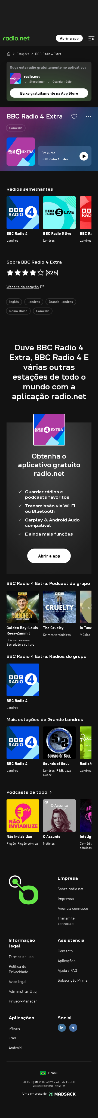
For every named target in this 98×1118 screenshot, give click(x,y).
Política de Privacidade (18, 969)
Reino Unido (18, 311)
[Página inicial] (9, 54)
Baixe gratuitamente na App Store (49, 93)
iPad (12, 1038)
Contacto (65, 951)
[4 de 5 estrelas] (33, 273)
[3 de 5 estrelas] (25, 273)
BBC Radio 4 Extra (54, 159)
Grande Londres (61, 302)
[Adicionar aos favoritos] (74, 116)
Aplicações (66, 961)
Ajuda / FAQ (67, 971)
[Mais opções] (88, 116)
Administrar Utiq (23, 992)
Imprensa (66, 899)
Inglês (14, 302)
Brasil (52, 1073)
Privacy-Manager (23, 1001)
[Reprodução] (83, 156)
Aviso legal (17, 982)
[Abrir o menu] (91, 38)
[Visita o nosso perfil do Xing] (73, 1028)
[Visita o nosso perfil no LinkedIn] (62, 1028)
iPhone (14, 1028)
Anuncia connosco (73, 909)
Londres (33, 302)
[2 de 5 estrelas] (18, 273)
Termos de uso (21, 957)
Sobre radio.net (71, 889)
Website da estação (23, 287)
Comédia (15, 128)
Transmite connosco (66, 921)
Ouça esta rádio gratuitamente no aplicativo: (48, 67)
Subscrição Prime (72, 980)
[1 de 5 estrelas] (10, 273)
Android (15, 1048)
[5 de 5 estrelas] (40, 273)
